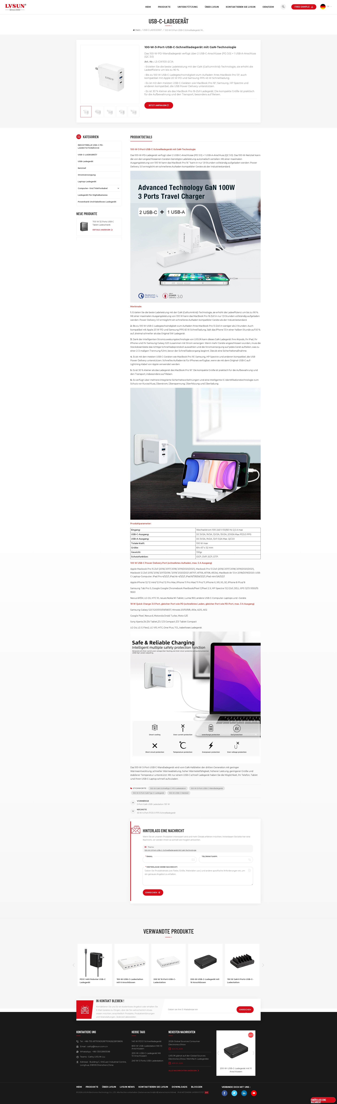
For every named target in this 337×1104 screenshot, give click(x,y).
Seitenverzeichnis (146, 1092)
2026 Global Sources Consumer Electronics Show (184, 1043)
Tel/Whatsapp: (209, 856)
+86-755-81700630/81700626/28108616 (103, 1041)
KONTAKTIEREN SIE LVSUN (240, 7)
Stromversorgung (87, 175)
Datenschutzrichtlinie (166, 1092)
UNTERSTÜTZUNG (188, 7)
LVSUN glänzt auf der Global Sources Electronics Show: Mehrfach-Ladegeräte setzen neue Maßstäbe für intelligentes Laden (188, 1057)
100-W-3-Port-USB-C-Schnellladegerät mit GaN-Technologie (170, 850)
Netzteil (82, 168)
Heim (148, 7)
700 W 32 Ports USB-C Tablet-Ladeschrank (103, 223)
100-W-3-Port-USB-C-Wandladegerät (207, 788)
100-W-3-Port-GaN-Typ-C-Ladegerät (148, 793)
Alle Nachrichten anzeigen (182, 1070)
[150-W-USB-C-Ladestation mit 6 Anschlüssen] (94, 976)
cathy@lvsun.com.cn (97, 1046)
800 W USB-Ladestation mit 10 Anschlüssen (147, 1047)
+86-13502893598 (101, 1051)
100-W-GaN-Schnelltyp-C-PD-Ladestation (168, 788)
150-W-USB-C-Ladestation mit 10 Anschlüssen (240, 981)
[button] (263, 965)
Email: (149, 856)
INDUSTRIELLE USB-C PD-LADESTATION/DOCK (90, 146)
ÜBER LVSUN (212, 7)
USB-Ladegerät (85, 161)
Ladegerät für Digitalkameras (93, 195)
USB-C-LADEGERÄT (152, 30)
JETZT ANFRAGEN (157, 105)
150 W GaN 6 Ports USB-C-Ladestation (203, 981)
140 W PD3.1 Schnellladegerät (146, 1041)
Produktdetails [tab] (141, 137)
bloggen (196, 1087)
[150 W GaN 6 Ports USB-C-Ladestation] (205, 976)
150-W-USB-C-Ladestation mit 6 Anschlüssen (93, 981)
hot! (251, 1035)
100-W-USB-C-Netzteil (178, 793)
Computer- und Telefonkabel (93, 188)
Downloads (179, 1087)
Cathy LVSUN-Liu (96, 1056)
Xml (155, 1092)
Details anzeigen (101, 230)
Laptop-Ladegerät (87, 181)
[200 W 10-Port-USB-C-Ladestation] (131, 976)
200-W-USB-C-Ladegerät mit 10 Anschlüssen (167, 981)
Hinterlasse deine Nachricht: (161, 867)
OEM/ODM (268, 7)
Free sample (302, 7)
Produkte (164, 7)
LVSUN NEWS (127, 1087)
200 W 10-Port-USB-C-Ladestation (128, 981)
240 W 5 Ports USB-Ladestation (147, 1060)
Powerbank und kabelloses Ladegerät (97, 202)
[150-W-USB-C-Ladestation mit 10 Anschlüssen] (242, 976)
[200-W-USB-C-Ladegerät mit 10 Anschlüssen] (168, 976)
